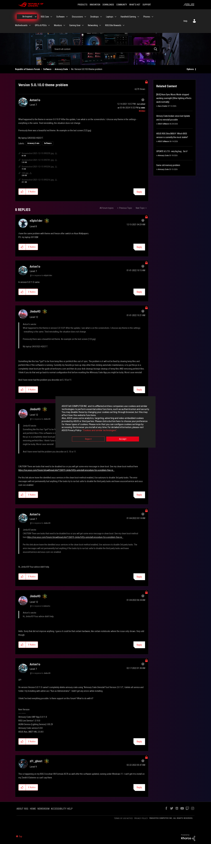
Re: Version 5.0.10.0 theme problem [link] (86, 69)
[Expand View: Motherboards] (29, 25)
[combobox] (105, 49)
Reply (139, 191)
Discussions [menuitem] (77, 16)
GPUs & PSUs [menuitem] (41, 25)
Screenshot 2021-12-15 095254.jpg (38, 166)
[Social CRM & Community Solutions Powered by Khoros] (188, 837)
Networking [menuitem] (93, 25)
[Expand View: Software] (66, 17)
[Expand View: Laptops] (115, 17)
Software (47, 69)
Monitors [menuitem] (58, 25)
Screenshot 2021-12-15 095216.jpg (38, 179)
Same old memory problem (168, 165)
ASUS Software (163, 124)
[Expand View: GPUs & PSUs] (49, 25)
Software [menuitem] (60, 16)
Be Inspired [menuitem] (27, 16)
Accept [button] (122, 439)
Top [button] (20, 836)
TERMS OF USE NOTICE (123, 818)
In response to (42, 275)
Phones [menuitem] (146, 16)
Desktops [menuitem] (94, 16)
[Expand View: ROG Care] (51, 17)
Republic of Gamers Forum (27, 69)
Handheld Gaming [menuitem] (128, 16)
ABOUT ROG (22, 808)
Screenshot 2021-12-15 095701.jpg (38, 160)
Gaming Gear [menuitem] (74, 25)
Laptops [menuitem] (109, 16)
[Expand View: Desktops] (101, 17)
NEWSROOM (43, 808)
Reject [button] (88, 439)
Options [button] (190, 69)
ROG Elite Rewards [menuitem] (113, 25)
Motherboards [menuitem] (21, 25)
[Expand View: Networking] (100, 25)
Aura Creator (162, 106)
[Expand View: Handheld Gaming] (138, 17)
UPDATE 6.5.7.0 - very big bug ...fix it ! (172, 151)
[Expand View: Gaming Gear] (82, 25)
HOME (33, 808)
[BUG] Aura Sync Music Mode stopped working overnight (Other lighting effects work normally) (173, 98)
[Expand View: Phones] (152, 17)
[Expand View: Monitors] (64, 25)
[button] (22, 192)
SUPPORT (147, 4)
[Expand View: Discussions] (85, 17)
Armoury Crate (61, 69)
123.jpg (25, 173)
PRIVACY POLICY (141, 818)
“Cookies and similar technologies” (99, 430)
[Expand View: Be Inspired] (35, 16)
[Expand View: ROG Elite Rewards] (123, 25)
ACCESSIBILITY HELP (62, 808)
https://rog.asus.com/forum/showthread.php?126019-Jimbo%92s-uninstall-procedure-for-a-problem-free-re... (66, 470)
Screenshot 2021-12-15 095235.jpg (38, 153)
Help (185, 21)
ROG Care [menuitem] (45, 16)
